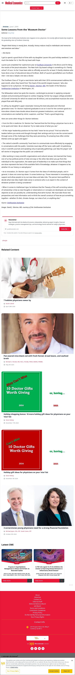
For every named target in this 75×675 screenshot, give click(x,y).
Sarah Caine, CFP (26, 531)
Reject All (67, 671)
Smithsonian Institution (10, 88)
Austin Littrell (10, 303)
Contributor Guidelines (37, 610)
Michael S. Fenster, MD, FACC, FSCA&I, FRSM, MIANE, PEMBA (24, 362)
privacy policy (38, 233)
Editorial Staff (37, 602)
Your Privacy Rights (37, 617)
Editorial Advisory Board (37, 604)
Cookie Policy (14, 667)
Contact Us (37, 599)
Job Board (37, 606)
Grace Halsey (10, 420)
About (37, 595)
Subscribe (64, 229)
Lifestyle (4, 240)
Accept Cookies (54, 671)
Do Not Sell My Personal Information (37, 615)
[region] (37, 666)
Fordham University (44, 65)
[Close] (72, 661)
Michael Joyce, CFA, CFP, (13, 531)
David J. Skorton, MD (37, 86)
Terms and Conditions (37, 608)
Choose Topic (35, 8)
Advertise (37, 597)
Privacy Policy (37, 613)
